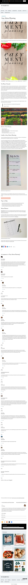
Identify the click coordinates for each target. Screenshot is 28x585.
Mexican (8, 142)
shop (1, 216)
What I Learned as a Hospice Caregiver (7, 545)
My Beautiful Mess (5, 5)
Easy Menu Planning (8, 18)
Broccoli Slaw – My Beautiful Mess (5, 471)
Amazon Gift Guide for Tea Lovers (19, 571)
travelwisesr (2, 438)
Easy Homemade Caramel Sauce (19, 545)
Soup (14, 146)
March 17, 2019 (3, 296)
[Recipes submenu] (3, 12)
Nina (1, 347)
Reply (1, 269)
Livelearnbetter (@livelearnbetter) (5, 372)
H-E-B (16, 92)
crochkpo (6, 141)
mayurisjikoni (2, 449)
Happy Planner (3, 210)
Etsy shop (16, 216)
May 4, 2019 (2, 472)
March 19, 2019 (3, 439)
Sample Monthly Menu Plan (6, 198)
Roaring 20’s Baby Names (6, 571)
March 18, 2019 (4, 285)
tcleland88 (2, 319)
